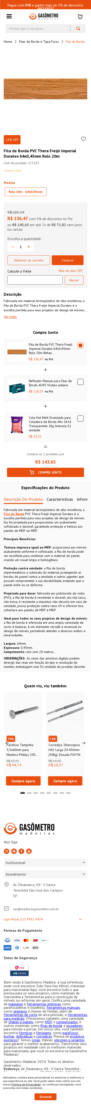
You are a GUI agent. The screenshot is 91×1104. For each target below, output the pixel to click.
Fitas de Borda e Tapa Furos (39, 41)
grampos (20, 1011)
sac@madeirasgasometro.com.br (36, 909)
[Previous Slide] (7, 743)
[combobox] (46, 28)
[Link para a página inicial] (8, 41)
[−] (12, 246)
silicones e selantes (69, 1040)
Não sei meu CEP (71, 271)
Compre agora (23, 781)
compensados (67, 1022)
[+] (28, 246)
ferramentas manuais (63, 1007)
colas (36, 1040)
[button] (9, 16)
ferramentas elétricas (44, 1004)
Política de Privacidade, (26, 1084)
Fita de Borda (75, 41)
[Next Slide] (83, 743)
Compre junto (50, 472)
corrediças (44, 1036)
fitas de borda (51, 1025)
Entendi (46, 1097)
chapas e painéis (20, 1022)
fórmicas (25, 1032)
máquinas (15, 1004)
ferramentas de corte (20, 1014)
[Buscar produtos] (76, 28)
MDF (48, 1022)
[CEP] (35, 277)
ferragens (43, 1032)
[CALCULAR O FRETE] (74, 280)
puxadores (74, 1025)
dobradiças (24, 1036)
